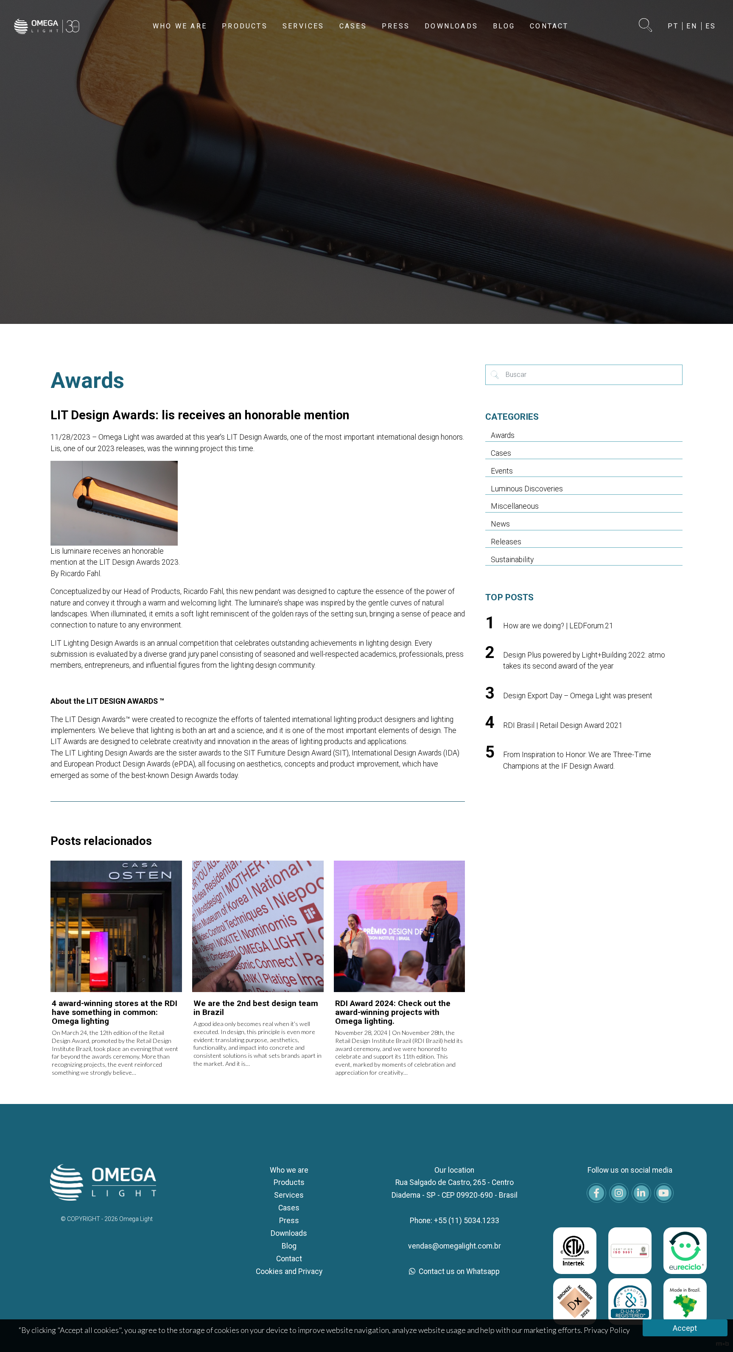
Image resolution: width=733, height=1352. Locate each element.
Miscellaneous (515, 506)
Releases (506, 542)
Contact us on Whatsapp (458, 1271)
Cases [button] (353, 26)
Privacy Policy (607, 1330)
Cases (501, 453)
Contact (289, 1258)
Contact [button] (549, 26)
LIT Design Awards (257, 437)
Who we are (289, 1170)
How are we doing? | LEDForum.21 (558, 626)
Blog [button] (504, 26)
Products (289, 1182)
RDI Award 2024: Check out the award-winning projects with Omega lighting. (392, 1012)
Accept (685, 1328)
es (710, 26)
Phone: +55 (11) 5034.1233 (454, 1220)
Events (502, 471)
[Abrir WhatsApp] (712, 1331)
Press (289, 1220)
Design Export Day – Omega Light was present (577, 695)
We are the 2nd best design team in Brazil (255, 1007)
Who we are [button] (180, 26)
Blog (289, 1246)
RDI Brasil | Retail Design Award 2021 (563, 725)
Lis (55, 448)
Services (289, 1195)
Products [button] (245, 26)
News (500, 524)
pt (673, 26)
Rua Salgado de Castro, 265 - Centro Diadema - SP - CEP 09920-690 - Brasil (455, 1188)
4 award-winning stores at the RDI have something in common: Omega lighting (114, 1012)
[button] (646, 26)
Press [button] (396, 26)
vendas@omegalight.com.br (454, 1246)
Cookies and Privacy (289, 1271)
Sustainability (512, 559)
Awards (503, 435)
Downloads (289, 1233)
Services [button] (304, 26)
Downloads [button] (451, 26)
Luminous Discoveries (527, 489)
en (691, 26)
